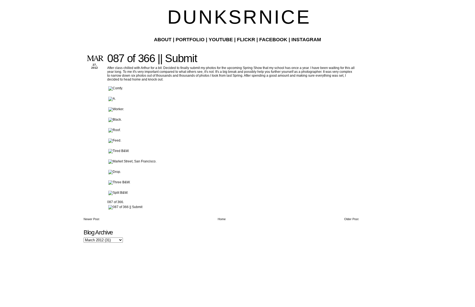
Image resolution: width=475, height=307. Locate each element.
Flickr (246, 39)
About (163, 39)
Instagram (306, 39)
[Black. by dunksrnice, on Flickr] (115, 119)
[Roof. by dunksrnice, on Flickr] (114, 130)
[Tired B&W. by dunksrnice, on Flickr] (118, 151)
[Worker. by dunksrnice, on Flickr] (116, 109)
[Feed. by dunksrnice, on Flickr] (114, 140)
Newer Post (91, 219)
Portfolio (190, 39)
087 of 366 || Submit (152, 58)
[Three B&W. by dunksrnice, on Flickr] (119, 182)
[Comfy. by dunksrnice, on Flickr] (115, 88)
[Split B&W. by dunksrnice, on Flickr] (118, 193)
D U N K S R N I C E (237, 17)
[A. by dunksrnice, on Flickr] (112, 99)
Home (222, 219)
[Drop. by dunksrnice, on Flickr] (114, 172)
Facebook (273, 39)
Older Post (351, 219)
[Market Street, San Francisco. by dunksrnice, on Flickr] (132, 161)
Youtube (221, 39)
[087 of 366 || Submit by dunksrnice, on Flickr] (125, 207)
